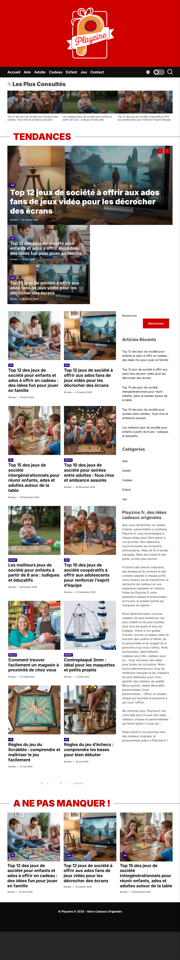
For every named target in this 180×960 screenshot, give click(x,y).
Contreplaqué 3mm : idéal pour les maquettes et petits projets (32, 118)
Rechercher (129, 315)
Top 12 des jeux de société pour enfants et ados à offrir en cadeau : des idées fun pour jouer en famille (46, 248)
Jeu (84, 72)
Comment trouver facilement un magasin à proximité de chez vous (33, 665)
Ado (27, 72)
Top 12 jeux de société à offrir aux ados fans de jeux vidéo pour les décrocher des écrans (85, 202)
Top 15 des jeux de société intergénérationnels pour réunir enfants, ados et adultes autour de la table (34, 477)
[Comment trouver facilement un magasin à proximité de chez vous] (34, 625)
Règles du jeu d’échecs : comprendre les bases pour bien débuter (144, 118)
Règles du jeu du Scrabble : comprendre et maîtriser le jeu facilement (87, 118)
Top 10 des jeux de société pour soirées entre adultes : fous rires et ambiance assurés (89, 472)
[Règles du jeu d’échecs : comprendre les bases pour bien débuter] (145, 102)
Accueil (13, 72)
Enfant (71, 72)
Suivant (78, 783)
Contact (97, 72)
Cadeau (55, 72)
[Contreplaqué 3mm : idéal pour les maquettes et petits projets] (35, 102)
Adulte (40, 72)
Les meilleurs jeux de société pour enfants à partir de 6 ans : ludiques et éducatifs (33, 572)
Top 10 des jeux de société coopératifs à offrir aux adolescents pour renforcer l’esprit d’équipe (87, 575)
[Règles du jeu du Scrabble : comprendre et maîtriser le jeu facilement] (90, 102)
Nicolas (13, 219)
